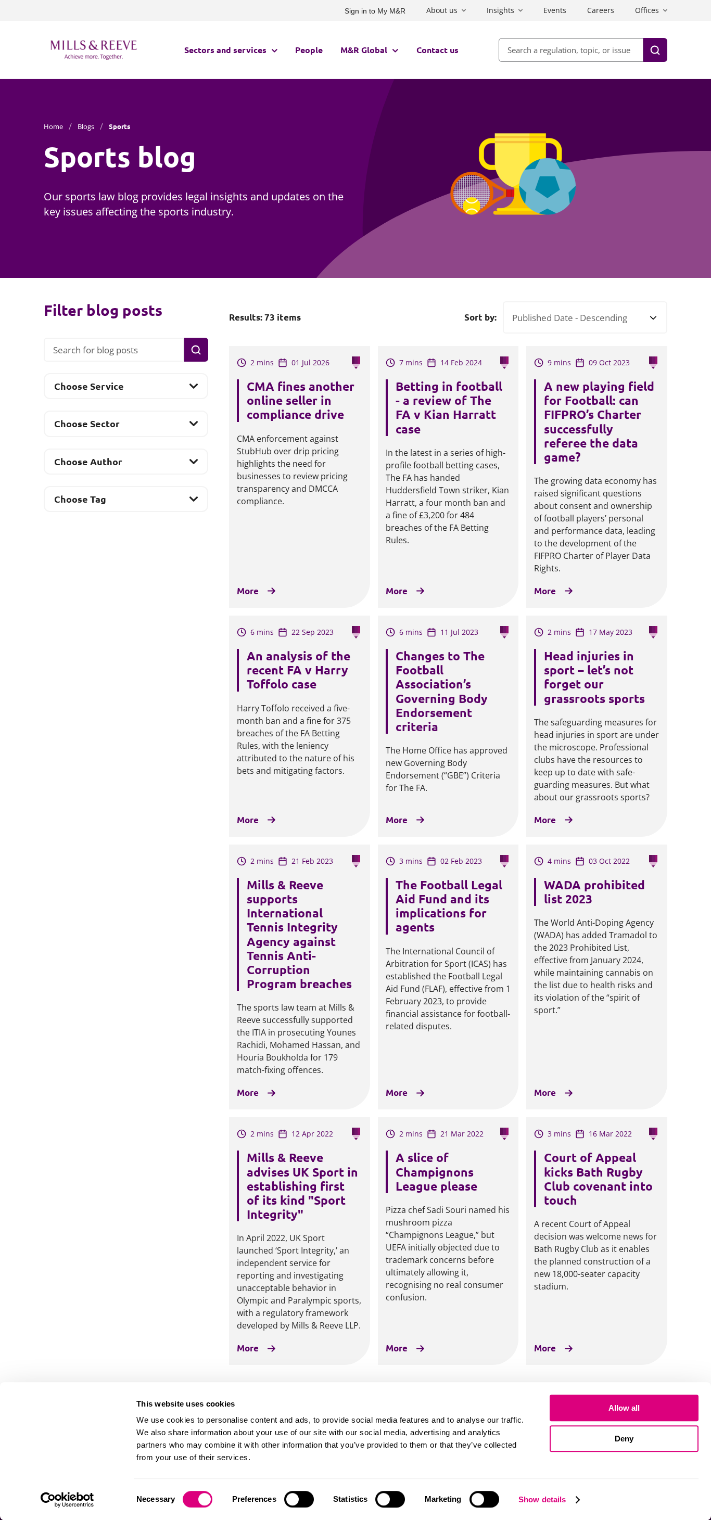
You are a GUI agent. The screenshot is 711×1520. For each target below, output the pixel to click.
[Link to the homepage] (94, 50)
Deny (624, 1438)
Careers (600, 10)
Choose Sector (87, 426)
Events (554, 10)
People (309, 49)
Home (53, 126)
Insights (500, 10)
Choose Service (89, 389)
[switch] (299, 1499)
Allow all (624, 1407)
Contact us (437, 49)
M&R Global (363, 49)
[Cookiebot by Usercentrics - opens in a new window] (67, 1500)
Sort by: (480, 317)
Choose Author (88, 464)
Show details (542, 1499)
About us (442, 10)
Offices (647, 10)
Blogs (86, 126)
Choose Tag (80, 502)
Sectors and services (225, 49)
